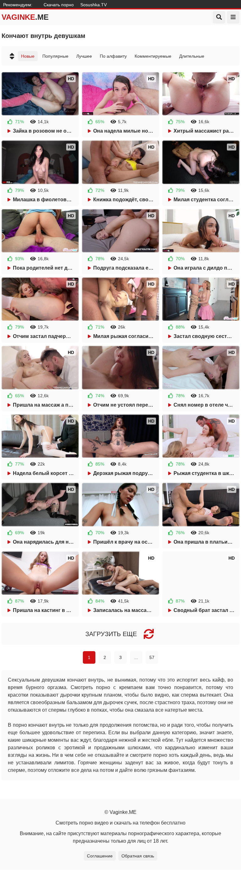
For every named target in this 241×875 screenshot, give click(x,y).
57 (151, 657)
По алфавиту (113, 56)
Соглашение (100, 855)
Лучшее (84, 56)
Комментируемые (153, 56)
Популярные (55, 56)
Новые (28, 56)
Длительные (191, 56)
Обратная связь (137, 855)
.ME (25, 17)
